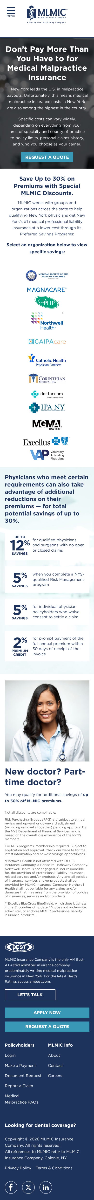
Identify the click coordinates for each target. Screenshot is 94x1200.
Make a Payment (20, 1065)
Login (10, 1055)
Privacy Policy (18, 1168)
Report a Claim (19, 1085)
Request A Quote (47, 1026)
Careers (55, 1075)
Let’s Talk (30, 994)
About (54, 1055)
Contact (55, 1065)
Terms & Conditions (54, 1168)
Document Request (23, 1075)
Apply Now (47, 1012)
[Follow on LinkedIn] (46, 1187)
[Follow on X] (28, 1187)
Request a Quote (47, 157)
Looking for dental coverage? (40, 1125)
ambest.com (40, 981)
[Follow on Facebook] (11, 1187)
